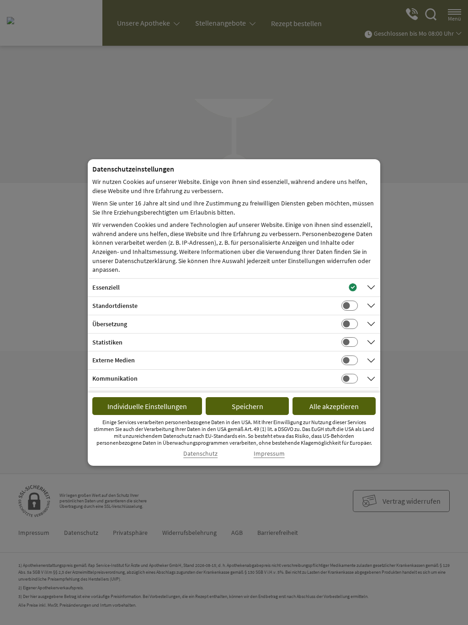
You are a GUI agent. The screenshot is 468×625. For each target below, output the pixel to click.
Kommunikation (115, 378)
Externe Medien (113, 360)
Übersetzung (109, 324)
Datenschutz (200, 454)
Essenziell (106, 287)
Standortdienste (115, 306)
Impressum (269, 454)
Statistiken (107, 342)
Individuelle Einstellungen (147, 406)
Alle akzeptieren (334, 406)
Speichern (247, 406)
